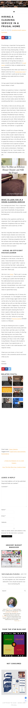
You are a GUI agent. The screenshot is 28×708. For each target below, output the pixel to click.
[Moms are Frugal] (14, 8)
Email (3, 516)
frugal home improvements (17, 451)
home (11, 274)
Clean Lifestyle (13, 449)
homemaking (5, 454)
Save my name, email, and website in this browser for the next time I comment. (13, 532)
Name (3, 509)
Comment (4, 486)
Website (3, 522)
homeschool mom (20, 72)
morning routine (16, 318)
